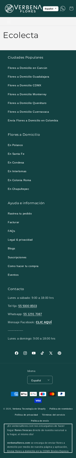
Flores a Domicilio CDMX (24, 85)
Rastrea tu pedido (20, 213)
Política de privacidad (26, 415)
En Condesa (16, 162)
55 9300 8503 (27, 306)
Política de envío (40, 421)
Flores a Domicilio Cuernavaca (28, 111)
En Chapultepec (18, 188)
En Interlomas (17, 171)
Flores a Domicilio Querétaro (27, 103)
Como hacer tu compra (23, 266)
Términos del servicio (53, 415)
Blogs (11, 248)
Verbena (16, 409)
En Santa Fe (16, 153)
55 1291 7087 (32, 314)
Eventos (13, 274)
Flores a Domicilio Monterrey (27, 94)
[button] (8, 21)
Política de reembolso (61, 409)
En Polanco (15, 145)
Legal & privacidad (20, 239)
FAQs (11, 230)
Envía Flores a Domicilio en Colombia (33, 120)
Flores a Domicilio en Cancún (27, 67)
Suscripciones (17, 257)
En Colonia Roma (19, 180)
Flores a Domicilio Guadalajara (28, 76)
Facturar (13, 222)
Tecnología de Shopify (34, 409)
